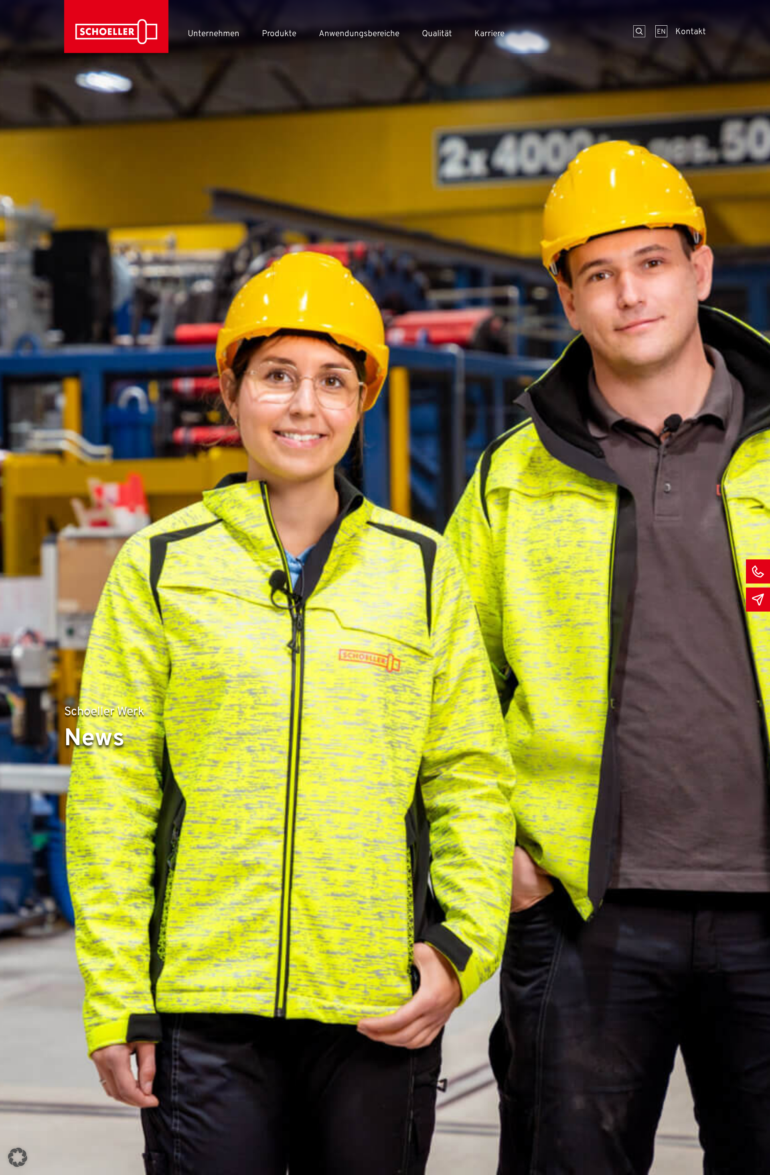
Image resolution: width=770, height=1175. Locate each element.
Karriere (489, 33)
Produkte (279, 33)
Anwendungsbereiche (359, 33)
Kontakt (690, 31)
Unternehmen (213, 33)
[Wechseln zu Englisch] (661, 31)
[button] (17, 1157)
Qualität (437, 33)
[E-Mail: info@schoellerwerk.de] (758, 600)
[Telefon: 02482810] (758, 571)
